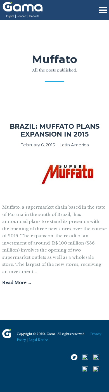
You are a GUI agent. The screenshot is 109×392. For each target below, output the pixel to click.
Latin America (74, 144)
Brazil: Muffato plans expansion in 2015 (54, 130)
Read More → (17, 282)
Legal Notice (38, 340)
